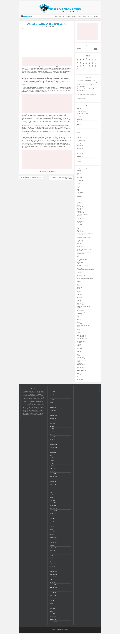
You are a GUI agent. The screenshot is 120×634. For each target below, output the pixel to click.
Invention (80, 16)
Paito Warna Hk (80, 176)
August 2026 (52, 391)
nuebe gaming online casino (83, 265)
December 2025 (53, 413)
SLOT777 (79, 277)
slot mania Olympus (89, 269)
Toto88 (78, 214)
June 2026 (52, 397)
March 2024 (52, 468)
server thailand (80, 212)
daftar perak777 (80, 239)
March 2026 (52, 405)
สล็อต (78, 373)
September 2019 (53, 595)
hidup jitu (79, 282)
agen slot (79, 354)
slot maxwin (79, 294)
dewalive (79, 258)
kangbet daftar (80, 218)
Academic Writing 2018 (82, 111)
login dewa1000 (80, 241)
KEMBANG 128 (80, 293)
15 (92, 63)
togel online (79, 348)
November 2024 (53, 447)
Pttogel (78, 179)
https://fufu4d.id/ (81, 303)
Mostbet (79, 319)
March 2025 (52, 436)
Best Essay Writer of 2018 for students (85, 113)
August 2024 (52, 455)
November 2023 (53, 479)
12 (83, 63)
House (78, 186)
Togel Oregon (80, 192)
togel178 (79, 195)
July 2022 (52, 521)
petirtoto (79, 198)
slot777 (78, 260)
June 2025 (52, 428)
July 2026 (52, 394)
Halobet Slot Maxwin (81, 360)
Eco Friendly (79, 119)
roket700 (79, 376)
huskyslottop (80, 236)
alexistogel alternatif (81, 290)
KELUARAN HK (80, 180)
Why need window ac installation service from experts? (31, 177)
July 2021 (52, 553)
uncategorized (80, 143)
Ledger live (79, 272)
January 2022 (53, 537)
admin (53, 26)
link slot (78, 352)
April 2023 (52, 497)
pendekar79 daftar (81, 341)
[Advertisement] (47, 61)
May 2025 (52, 431)
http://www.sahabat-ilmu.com (83, 325)
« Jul (78, 71)
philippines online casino (82, 263)
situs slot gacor (80, 253)
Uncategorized (45, 171)
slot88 (78, 355)
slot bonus (79, 201)
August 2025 (52, 423)
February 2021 (53, 566)
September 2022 (53, 516)
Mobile (84, 16)
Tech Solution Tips (81, 140)
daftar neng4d (80, 208)
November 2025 (53, 415)
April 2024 (52, 465)
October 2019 (53, 592)
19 (83, 65)
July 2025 (52, 426)
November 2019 (53, 590)
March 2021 (52, 563)
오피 (78, 316)
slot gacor (79, 184)
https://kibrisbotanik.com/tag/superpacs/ (86, 309)
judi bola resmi (80, 313)
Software (74, 16)
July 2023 (52, 489)
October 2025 (53, 418)
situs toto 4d (79, 344)
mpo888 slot (80, 246)
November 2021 (53, 542)
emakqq (79, 298)
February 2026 (53, 407)
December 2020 (53, 571)
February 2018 (53, 616)
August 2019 (52, 598)
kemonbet (79, 202)
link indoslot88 (80, 247)
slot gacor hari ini (80, 255)
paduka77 (79, 374)
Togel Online (79, 224)
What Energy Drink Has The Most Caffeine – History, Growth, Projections (62, 178)
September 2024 (53, 452)
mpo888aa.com (80, 221)
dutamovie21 (80, 287)
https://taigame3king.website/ (83, 315)
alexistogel (79, 297)
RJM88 (78, 361)
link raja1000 (80, 240)
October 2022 (53, 513)
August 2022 (52, 518)
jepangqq (79, 300)
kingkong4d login (80, 304)
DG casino (58, 66)
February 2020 (53, 582)
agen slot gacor (80, 310)
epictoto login (80, 225)
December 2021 (53, 539)
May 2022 (52, 526)
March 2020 (52, 579)
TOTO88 (79, 193)
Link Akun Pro (80, 182)
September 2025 (53, 420)
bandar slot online (81, 271)
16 (96, 63)
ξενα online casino (81, 269)
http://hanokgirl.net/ (81, 275)
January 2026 (53, 410)
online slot (79, 222)
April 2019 (52, 603)
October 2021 (53, 545)
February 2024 (53, 471)
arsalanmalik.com (81, 339)
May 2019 (52, 600)
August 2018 (52, 608)
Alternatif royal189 (81, 364)
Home (56, 16)
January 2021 (53, 569)
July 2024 (52, 457)
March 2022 (52, 531)
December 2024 (53, 444)
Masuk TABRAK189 (81, 336)
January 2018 (53, 619)
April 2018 (52, 611)
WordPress (65, 630)
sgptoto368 (79, 320)
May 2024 (52, 463)
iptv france (79, 268)
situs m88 (79, 307)
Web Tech (90, 16)
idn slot (78, 288)
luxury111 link (80, 234)
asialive (78, 266)
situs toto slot (80, 350)
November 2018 (53, 606)
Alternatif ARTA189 (81, 335)
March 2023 (52, 500)
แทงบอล (79, 174)
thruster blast (80, 262)
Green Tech (61, 16)
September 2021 (53, 547)
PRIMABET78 (80, 328)
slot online (79, 170)
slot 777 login (80, 231)
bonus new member (81, 220)
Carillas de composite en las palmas (85, 233)
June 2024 (52, 460)
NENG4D (79, 209)
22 (92, 65)
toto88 (78, 205)
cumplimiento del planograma (83, 237)
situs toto (79, 342)
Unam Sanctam (80, 366)
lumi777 (79, 227)
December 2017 (53, 621)
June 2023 (52, 492)
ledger (78, 333)
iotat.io (78, 377)
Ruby (54, 630)
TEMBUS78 (79, 332)
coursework (79, 177)
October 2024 (53, 450)
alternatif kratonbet (81, 370)
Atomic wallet (80, 274)
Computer (79, 116)
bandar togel (80, 379)
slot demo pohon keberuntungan (84, 252)
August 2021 (52, 550)
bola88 (78, 256)
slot (78, 189)
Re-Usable (79, 135)
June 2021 (52, 555)
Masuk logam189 (81, 358)
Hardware (69, 16)
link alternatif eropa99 (82, 259)
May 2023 (52, 494)
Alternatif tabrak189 (81, 367)
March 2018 (52, 613)
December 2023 (53, 476)
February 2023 (53, 502)
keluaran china (80, 347)
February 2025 (53, 439)
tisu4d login (79, 215)
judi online (79, 244)
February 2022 (53, 534)
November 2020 (53, 574)
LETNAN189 (79, 369)
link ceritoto (79, 363)
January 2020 (53, 584)
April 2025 (52, 434)
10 (77, 63)
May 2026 (52, 399)
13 (86, 63)
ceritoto (78, 317)
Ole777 (78, 183)
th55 (78, 284)
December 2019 (53, 587)
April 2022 (52, 529)
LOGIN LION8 (79, 323)
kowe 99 (79, 301)
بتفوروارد (79, 199)
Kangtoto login (80, 203)
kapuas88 (79, 171)
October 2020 (53, 576)
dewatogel (79, 230)
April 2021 (52, 561)
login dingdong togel (84, 214)
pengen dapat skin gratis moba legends (85, 278)
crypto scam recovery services (83, 306)
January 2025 (53, 442)
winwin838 (79, 196)
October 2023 (53, 481)
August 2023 (52, 487)
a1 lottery (79, 108)
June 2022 (52, 524)
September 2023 (53, 484)
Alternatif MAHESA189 (82, 338)
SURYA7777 (79, 285)
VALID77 (79, 291)
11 (80, 63)
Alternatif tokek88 (81, 357)
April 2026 (52, 402)
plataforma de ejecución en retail (84, 249)
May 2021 (52, 558)
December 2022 (53, 508)
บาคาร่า (79, 173)
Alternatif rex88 (80, 351)
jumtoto (79, 279)
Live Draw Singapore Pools (83, 168)
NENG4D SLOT (80, 206)
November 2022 (53, 510)
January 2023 (53, 505)
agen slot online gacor (82, 312)
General (95, 16)
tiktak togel (79, 250)
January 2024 (53, 473)
